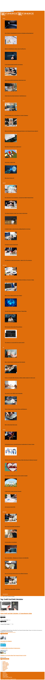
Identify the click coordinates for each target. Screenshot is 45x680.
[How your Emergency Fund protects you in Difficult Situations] (11, 568)
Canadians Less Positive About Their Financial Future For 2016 (13, 655)
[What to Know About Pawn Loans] (11, 419)
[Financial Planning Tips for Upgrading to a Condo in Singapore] (11, 110)
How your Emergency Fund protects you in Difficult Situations (16, 573)
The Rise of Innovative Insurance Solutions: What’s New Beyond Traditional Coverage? (21, 460)
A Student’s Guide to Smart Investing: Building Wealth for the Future (17, 229)
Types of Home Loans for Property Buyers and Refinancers (16, 409)
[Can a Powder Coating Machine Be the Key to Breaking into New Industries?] (11, 28)
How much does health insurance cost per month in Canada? (16, 475)
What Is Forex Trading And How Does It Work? (13, 295)
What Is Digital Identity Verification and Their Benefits (15, 362)
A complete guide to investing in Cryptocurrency (10, 648)
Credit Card (2, 610)
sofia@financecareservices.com (10, 632)
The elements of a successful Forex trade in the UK (14, 342)
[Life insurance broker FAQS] (11, 502)
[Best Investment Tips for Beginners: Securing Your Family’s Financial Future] (11, 192)
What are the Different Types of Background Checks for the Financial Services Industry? (21, 131)
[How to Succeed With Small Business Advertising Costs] (11, 75)
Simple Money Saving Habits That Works (12, 589)
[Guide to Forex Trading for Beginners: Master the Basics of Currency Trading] (11, 275)
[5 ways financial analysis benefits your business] (11, 59)
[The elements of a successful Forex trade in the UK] (11, 337)
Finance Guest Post (5, 594)
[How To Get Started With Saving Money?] (11, 521)
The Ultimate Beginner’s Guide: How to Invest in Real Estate (16, 213)
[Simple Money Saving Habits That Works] (11, 584)
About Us (4, 672)
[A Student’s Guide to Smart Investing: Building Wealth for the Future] (11, 224)
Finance (4, 100)
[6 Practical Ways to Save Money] (11, 537)
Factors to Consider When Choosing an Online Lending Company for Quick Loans (20, 377)
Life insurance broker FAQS (10, 507)
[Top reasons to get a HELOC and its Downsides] (11, 388)
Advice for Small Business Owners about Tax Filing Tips (15, 48)
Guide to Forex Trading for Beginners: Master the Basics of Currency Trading (19, 279)
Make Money (5, 675)
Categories (2, 624)
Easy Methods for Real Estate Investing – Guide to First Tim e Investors (18, 260)
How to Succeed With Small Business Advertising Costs (15, 80)
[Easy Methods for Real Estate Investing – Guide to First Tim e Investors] (11, 255)
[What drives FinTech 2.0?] (11, 173)
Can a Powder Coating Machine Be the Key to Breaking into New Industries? (19, 33)
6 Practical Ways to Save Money (11, 542)
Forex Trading (4, 265)
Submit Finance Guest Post (7, 677)
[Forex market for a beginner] (3, 639)
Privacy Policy (5, 674)
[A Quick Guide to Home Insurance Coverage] (11, 486)
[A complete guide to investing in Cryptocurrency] (3, 646)
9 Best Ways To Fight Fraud (10, 162)
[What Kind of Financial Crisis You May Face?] (11, 141)
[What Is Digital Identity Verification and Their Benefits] (11, 357)
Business (4, 18)
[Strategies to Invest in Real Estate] (11, 239)
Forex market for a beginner (6, 641)
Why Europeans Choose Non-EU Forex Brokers (13, 326)
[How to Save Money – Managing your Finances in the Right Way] (11, 553)
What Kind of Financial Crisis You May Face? (13, 146)
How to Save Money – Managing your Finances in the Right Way (16, 557)
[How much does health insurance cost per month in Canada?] (11, 470)
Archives (2, 620)
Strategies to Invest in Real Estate (11, 244)
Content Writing (5, 676)
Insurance (4, 429)
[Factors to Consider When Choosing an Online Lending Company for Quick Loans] (11, 372)
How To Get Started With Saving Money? (12, 526)
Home (1, 596)
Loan (3, 347)
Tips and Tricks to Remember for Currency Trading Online (16, 311)
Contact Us (5, 673)
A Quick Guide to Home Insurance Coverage (13, 491)
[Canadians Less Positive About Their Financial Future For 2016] (3, 653)
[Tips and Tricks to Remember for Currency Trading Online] (11, 306)
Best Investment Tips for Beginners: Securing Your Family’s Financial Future (19, 197)
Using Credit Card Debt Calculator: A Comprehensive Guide (16, 613)
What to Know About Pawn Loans (11, 424)
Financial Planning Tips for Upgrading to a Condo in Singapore (16, 115)
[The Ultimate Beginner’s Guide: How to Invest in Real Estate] (11, 208)
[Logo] (8, 15)
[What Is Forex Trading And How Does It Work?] (11, 290)
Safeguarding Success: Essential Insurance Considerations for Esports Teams (19, 444)
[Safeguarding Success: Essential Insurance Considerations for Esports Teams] (11, 439)
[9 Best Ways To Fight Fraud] (11, 157)
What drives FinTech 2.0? (9, 178)
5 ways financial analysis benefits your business (14, 64)
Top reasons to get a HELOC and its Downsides (13, 393)
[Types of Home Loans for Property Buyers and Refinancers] (11, 404)
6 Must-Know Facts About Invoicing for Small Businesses (15, 95)
